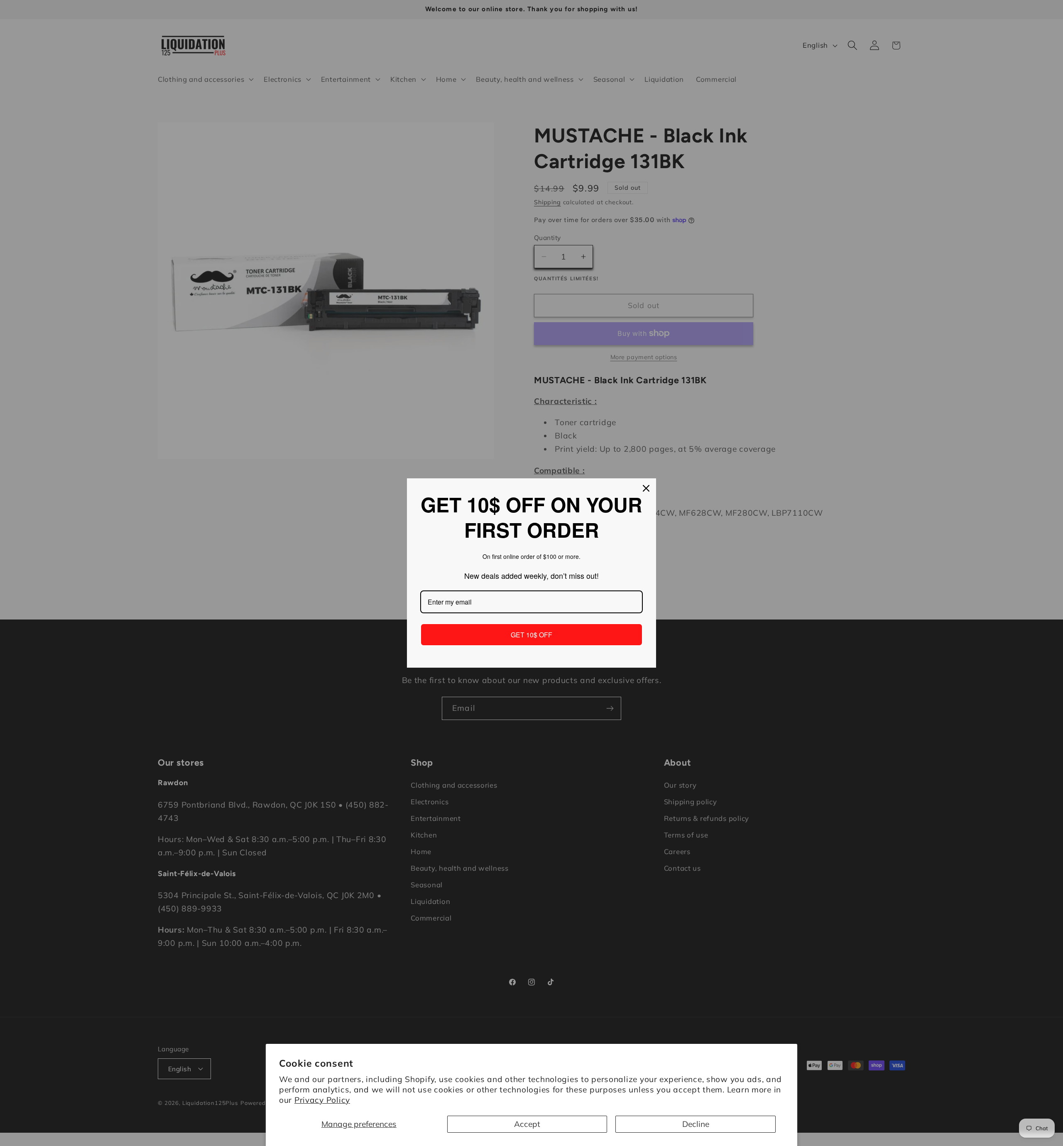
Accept (527, 1124)
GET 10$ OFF (531, 634)
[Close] (646, 488)
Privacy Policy (322, 1100)
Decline (695, 1124)
